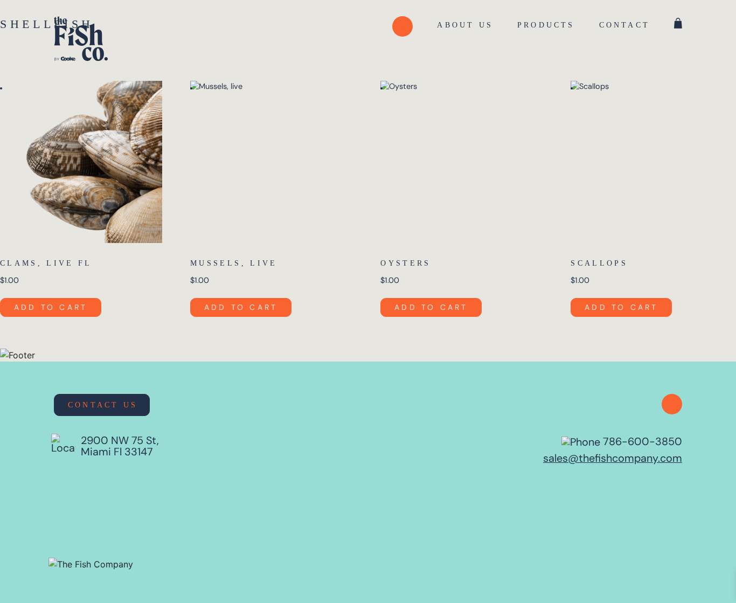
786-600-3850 (641, 441)
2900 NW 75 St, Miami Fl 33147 (120, 446)
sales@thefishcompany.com (612, 458)
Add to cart (50, 307)
